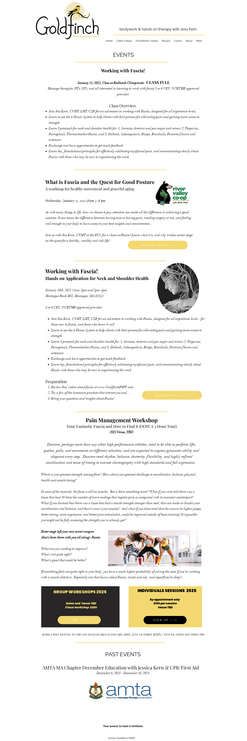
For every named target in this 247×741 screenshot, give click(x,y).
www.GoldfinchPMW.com (115, 387)
